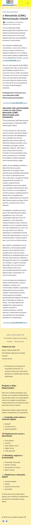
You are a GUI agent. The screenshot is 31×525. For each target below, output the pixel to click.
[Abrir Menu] (27, 3)
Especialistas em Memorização (15, 22)
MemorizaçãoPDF (11, 429)
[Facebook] (3, 521)
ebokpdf (7, 424)
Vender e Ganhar (10, 465)
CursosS (7, 443)
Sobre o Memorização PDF (15, 335)
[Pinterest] (6, 521)
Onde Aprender (10, 451)
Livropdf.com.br (10, 426)
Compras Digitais (10, 481)
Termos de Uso (19, 341)
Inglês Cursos (9, 448)
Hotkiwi (7, 484)
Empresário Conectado (12, 462)
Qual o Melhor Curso (12, 446)
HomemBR (8, 489)
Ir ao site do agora (15, 103)
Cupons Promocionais (12, 486)
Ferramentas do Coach (12, 467)
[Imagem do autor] (4, 22)
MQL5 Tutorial (9, 470)
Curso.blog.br (9, 440)
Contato (9, 341)
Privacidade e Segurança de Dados (15, 338)
